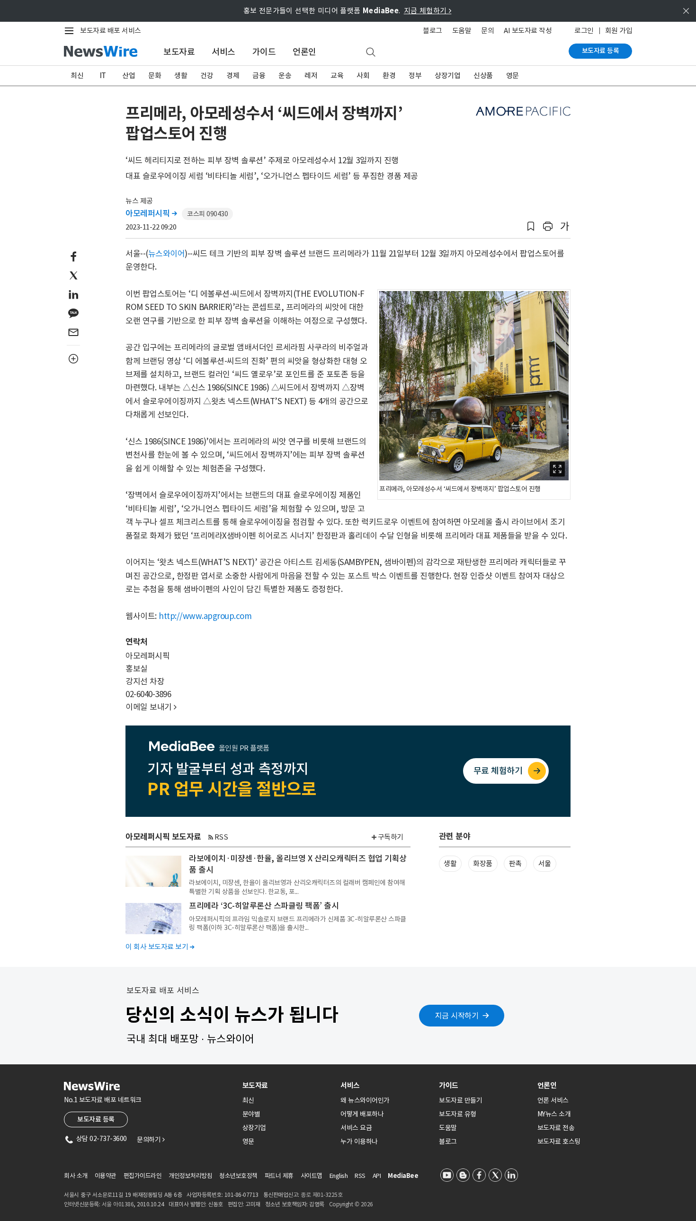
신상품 (483, 75)
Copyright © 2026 (351, 1204)
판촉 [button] (515, 863)
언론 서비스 (553, 1100)
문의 (487, 30)
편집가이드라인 (143, 1176)
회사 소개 (76, 1176)
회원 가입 (619, 30)
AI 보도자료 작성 (528, 30)
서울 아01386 (118, 1204)
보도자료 (179, 51)
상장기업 (447, 75)
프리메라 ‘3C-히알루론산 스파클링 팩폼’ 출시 (264, 906)
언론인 (304, 51)
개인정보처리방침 (190, 1176)
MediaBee (403, 1176)
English (339, 1176)
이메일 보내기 (151, 707)
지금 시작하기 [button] (457, 1015)
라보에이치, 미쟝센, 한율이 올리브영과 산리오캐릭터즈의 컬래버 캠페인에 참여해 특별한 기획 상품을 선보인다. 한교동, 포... (297, 886)
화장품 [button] (482, 863)
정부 (415, 75)
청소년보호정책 (238, 1176)
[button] (530, 226)
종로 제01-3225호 (321, 1194)
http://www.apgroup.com (205, 616)
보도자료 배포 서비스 (110, 30)
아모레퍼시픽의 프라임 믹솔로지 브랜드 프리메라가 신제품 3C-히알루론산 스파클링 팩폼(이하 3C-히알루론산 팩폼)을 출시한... (297, 923)
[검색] (371, 52)
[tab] (288, 1085)
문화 (154, 75)
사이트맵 (311, 1176)
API (377, 1176)
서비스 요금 (356, 1128)
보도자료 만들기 (460, 1100)
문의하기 (150, 1139)
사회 (363, 75)
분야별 (251, 1114)
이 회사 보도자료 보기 (159, 946)
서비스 (223, 51)
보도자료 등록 (600, 50)
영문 (512, 75)
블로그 (432, 30)
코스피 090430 (207, 214)
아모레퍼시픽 (151, 213)
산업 (128, 75)
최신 (77, 75)
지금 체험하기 (428, 10)
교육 (336, 75)
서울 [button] (544, 863)
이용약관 (105, 1176)
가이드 (264, 51)
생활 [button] (450, 863)
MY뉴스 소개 (554, 1114)
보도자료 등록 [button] (96, 1119)
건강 (206, 75)
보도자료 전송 (556, 1128)
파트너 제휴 (279, 1176)
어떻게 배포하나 (362, 1114)
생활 (180, 75)
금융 (258, 75)
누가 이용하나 (359, 1141)
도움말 (462, 30)
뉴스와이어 (166, 253)
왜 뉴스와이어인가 (365, 1100)
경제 (232, 75)
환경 (389, 75)
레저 (310, 75)
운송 (284, 75)
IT (103, 75)
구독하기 (390, 836)
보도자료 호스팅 (558, 1141)
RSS (221, 836)
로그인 (584, 30)
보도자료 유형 (457, 1114)
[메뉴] (71, 31)
